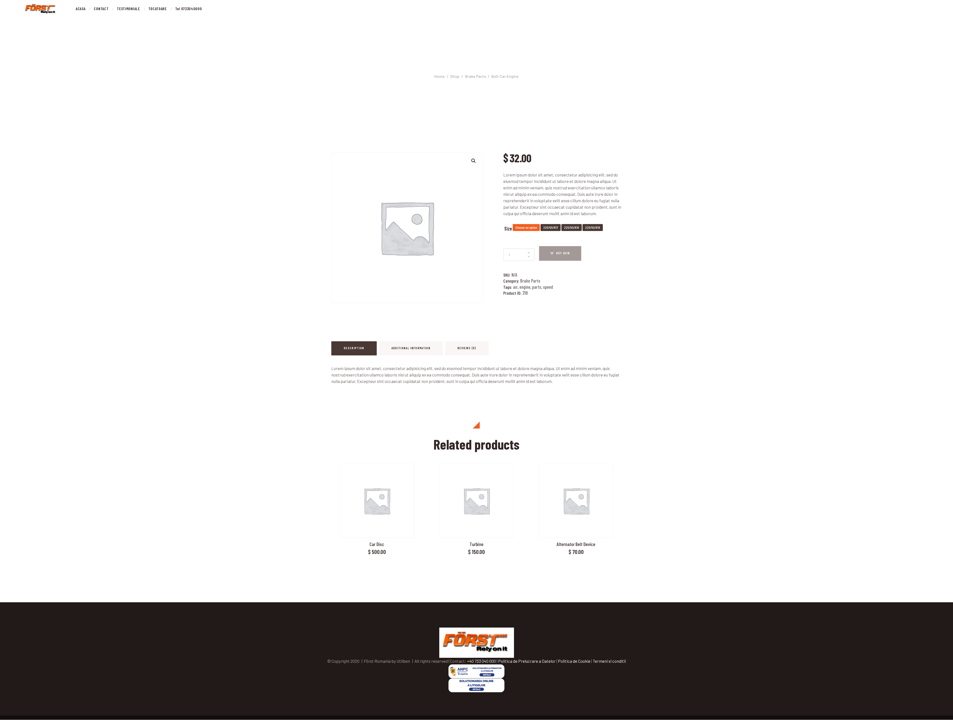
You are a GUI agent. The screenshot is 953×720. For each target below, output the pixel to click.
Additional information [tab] (410, 348)
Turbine (476, 544)
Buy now (563, 253)
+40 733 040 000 (481, 661)
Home (439, 76)
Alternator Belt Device (576, 544)
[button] (473, 160)
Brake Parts (475, 76)
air (515, 287)
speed (548, 287)
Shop (454, 76)
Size (508, 228)
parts (536, 287)
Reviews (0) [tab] (466, 348)
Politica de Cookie (574, 661)
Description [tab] (354, 348)
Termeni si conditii (609, 661)
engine (524, 287)
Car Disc (377, 544)
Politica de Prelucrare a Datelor (527, 661)
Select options (377, 500)
